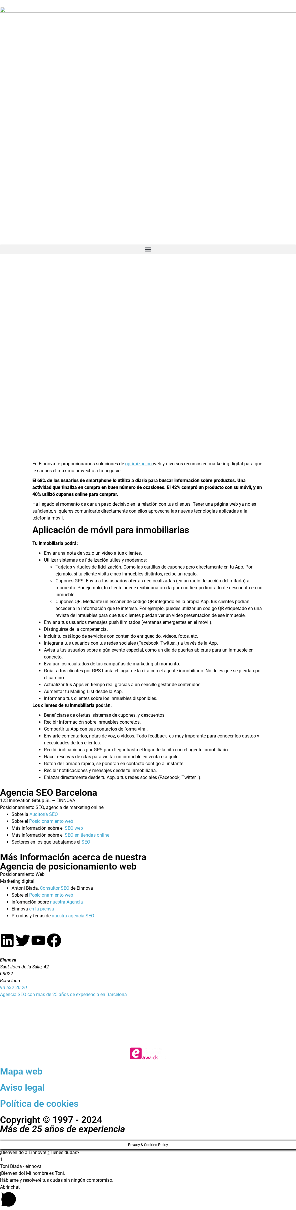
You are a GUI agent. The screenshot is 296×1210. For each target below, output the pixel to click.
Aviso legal (22, 1087)
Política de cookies (39, 1103)
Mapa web (21, 1071)
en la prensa (41, 909)
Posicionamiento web (51, 821)
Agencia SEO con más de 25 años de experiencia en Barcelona (63, 994)
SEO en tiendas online (87, 835)
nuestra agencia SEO (73, 916)
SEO (86, 842)
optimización (139, 463)
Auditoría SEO (43, 814)
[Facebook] (54, 940)
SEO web (74, 828)
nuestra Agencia (66, 902)
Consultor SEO (54, 888)
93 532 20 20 (13, 987)
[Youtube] (38, 940)
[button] (148, 249)
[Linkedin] (7, 940)
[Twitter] (23, 940)
